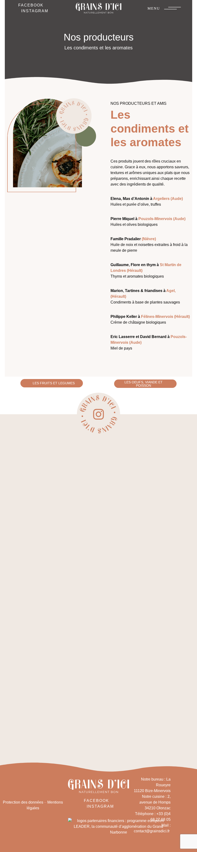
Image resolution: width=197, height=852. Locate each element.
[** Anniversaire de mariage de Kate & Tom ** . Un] (30, 593)
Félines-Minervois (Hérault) (166, 317)
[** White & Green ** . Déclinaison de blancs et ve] (64, 541)
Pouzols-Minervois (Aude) (161, 219)
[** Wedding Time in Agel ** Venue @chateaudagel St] (98, 533)
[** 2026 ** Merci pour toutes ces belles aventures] (132, 478)
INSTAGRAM (34, 11)
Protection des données (23, 802)
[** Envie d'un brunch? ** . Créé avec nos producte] (167, 538)
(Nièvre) (149, 239)
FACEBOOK (30, 5)
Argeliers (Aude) (168, 199)
